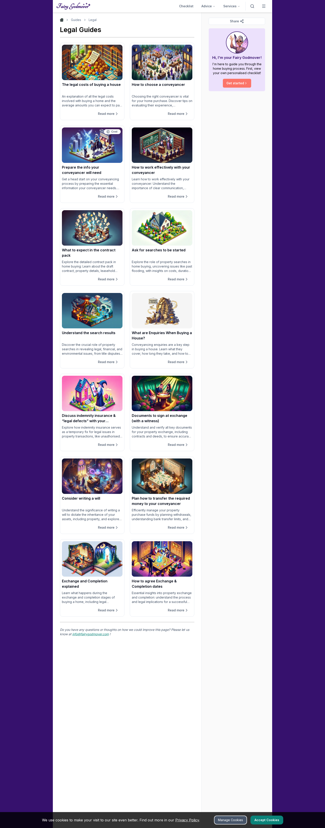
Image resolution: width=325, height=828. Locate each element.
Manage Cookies (230, 820)
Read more (106, 114)
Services (230, 6)
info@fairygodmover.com (90, 634)
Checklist (186, 6)
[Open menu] (264, 6)
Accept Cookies (266, 820)
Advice (206, 6)
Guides (76, 20)
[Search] (252, 6)
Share (234, 21)
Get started (235, 83)
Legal (93, 20)
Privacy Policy (187, 820)
